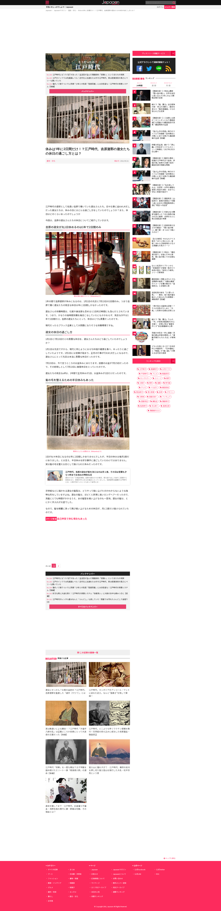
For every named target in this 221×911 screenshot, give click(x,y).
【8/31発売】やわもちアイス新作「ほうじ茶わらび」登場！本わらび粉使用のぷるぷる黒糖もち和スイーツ (163, 242)
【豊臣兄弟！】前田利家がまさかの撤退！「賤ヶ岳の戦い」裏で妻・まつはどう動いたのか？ (163, 228)
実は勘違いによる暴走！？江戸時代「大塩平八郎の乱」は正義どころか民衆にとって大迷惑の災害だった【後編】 (66, 731)
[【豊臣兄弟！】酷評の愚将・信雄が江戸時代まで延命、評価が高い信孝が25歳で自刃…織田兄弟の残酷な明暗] (141, 163)
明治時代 (139, 392)
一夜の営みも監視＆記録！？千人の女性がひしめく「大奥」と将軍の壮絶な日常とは (163, 308)
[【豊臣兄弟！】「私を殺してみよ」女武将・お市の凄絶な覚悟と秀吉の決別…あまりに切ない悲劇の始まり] (141, 189)
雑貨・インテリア (54, 883)
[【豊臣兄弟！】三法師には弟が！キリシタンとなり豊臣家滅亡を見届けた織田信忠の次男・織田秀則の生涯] (141, 122)
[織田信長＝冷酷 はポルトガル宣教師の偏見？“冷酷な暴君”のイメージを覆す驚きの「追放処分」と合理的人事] (141, 284)
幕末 (151, 383)
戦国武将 (165, 373)
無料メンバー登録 (119, 883)
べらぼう (154, 387)
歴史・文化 (72, 10)
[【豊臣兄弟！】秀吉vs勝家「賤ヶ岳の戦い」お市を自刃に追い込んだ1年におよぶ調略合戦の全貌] (141, 95)
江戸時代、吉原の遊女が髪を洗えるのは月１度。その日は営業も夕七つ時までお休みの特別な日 (96, 473)
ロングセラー (145, 378)
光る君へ (155, 406)
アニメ (154, 373)
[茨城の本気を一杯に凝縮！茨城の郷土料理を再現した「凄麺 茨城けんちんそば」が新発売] (141, 337)
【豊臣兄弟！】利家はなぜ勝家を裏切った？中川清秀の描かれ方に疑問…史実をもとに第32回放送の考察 (163, 215)
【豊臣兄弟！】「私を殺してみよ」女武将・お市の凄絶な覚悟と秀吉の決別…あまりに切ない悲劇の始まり (163, 188)
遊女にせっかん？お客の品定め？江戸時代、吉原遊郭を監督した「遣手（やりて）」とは (66, 691)
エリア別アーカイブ (98, 887)
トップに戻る (170, 858)
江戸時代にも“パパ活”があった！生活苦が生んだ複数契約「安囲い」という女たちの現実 (88, 74)
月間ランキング (97, 896)
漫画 (159, 383)
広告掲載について (98, 878)
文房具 (141, 396)
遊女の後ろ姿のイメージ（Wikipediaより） (88, 296)
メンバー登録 (170, 7)
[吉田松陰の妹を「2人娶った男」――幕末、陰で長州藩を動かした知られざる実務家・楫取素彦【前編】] (141, 297)
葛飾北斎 (166, 406)
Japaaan (110, 2)
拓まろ (116, 161)
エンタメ (73, 892)
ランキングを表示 (153, 361)
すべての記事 (53, 869)
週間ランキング (119, 892)
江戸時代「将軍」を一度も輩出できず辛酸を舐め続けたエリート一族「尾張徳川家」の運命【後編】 (66, 770)
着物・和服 (74, 878)
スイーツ (158, 378)
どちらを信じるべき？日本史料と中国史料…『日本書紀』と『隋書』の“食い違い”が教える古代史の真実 (163, 349)
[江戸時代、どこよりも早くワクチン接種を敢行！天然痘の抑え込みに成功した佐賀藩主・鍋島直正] (109, 713)
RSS (168, 68)
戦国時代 (154, 369)
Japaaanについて (119, 874)
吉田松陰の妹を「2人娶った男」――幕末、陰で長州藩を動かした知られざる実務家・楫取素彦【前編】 (163, 296)
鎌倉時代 (165, 401)
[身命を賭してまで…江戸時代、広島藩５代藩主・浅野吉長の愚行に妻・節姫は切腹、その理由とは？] (66, 791)
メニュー (47, 2)
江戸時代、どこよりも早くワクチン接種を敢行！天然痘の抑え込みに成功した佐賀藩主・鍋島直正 (109, 731)
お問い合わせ (118, 878)
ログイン (160, 7)
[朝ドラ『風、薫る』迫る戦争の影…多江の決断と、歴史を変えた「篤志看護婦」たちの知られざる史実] (141, 109)
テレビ (143, 387)
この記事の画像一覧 (88, 652)
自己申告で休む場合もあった (66, 518)
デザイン (170, 392)
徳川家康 (151, 392)
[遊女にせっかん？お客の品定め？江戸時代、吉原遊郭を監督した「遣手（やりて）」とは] (66, 675)
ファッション (53, 878)
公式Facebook (139, 68)
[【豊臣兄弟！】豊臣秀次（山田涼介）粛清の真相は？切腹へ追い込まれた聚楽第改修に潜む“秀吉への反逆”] (141, 203)
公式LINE (159, 68)
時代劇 (167, 383)
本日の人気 (95, 892)
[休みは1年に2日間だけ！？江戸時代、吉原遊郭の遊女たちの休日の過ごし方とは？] (88, 120)
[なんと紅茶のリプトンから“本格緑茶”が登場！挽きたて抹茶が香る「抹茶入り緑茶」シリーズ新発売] (141, 270)
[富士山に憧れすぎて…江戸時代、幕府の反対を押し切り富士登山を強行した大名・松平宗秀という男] (109, 752)
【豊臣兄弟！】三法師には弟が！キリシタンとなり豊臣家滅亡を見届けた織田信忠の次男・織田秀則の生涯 (163, 121)
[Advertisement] (88, 33)
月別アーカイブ (118, 887)
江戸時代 (142, 369)
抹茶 (160, 392)
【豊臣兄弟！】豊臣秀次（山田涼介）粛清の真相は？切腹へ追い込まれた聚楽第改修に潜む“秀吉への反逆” (163, 202)
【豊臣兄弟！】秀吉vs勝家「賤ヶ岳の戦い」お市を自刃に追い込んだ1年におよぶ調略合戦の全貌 (163, 94)
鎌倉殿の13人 (155, 410)
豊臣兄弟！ (153, 396)
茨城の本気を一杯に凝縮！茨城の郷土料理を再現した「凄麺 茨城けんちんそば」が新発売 (163, 336)
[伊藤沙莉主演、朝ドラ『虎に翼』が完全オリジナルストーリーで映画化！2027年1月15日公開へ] (141, 149)
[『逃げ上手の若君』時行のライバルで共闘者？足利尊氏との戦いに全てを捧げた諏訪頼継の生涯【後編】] (141, 176)
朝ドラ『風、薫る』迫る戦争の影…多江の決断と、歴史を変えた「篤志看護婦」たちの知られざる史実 (163, 108)
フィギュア (166, 396)
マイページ (95, 883)
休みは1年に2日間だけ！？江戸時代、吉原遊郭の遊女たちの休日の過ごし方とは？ (106, 10)
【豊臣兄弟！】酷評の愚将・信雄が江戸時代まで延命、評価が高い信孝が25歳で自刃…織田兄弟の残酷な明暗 (163, 161)
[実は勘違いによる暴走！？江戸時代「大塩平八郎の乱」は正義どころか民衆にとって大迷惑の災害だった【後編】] (66, 713)
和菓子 (72, 887)
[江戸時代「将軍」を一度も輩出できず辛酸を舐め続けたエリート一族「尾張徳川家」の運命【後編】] (66, 752)
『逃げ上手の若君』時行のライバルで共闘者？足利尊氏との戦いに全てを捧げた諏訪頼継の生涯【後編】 (163, 175)
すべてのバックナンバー (87, 606)
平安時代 (144, 373)
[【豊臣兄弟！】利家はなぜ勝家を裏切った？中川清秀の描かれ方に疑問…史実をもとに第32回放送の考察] (141, 216)
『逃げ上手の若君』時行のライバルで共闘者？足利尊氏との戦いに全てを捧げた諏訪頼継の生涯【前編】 (163, 134)
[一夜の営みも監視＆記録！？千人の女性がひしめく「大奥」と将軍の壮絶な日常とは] (141, 310)
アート (50, 874)
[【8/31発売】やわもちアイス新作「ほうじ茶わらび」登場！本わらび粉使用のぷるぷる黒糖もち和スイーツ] (141, 243)
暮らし (50, 896)
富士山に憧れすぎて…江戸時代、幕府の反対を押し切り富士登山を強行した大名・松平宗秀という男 (109, 770)
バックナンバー (87, 91)
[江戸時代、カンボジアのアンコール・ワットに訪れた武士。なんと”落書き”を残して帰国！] (109, 675)
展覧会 (154, 401)
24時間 (139, 84)
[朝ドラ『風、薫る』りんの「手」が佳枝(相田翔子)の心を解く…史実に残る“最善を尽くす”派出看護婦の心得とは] (141, 324)
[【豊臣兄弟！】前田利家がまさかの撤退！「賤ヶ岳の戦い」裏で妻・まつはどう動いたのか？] (141, 230)
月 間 (168, 84)
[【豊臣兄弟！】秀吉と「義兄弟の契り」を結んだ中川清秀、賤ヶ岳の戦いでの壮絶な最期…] (141, 257)
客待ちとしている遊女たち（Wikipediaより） (87, 451)
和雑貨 (72, 883)
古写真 (50, 901)
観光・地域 (52, 892)
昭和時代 (143, 406)
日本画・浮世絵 (75, 874)
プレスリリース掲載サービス (153, 53)
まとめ (72, 869)
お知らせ (94, 874)
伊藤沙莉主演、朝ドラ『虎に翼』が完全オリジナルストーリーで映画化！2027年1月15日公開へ (163, 148)
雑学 (168, 378)
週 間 (154, 84)
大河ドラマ (166, 369)
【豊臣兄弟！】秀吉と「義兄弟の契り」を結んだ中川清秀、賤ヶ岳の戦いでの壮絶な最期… (163, 255)
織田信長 (165, 387)
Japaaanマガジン (60, 10)
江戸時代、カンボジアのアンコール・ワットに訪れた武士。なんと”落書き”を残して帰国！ (109, 692)
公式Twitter (149, 68)
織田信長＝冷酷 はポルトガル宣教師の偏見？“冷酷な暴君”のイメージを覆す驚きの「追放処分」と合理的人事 (163, 282)
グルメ (50, 887)
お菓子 (142, 383)
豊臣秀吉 (144, 401)
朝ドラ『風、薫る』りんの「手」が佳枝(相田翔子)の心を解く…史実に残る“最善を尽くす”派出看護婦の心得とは (163, 324)
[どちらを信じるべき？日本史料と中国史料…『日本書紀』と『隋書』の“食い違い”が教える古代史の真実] (141, 351)
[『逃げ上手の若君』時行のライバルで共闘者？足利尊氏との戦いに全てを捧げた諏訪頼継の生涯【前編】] (141, 136)
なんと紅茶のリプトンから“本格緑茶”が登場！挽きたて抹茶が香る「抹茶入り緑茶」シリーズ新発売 (163, 269)
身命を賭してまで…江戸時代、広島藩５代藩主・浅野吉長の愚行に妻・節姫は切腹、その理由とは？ (66, 808)
